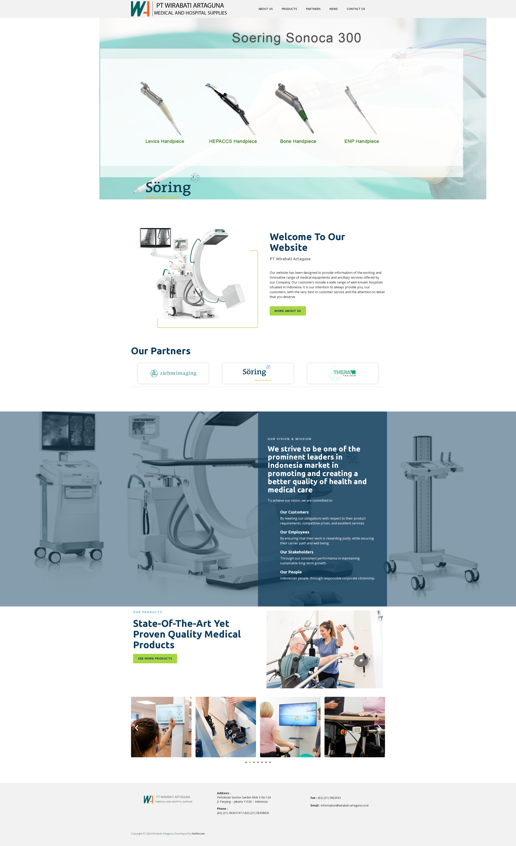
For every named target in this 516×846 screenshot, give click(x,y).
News (334, 9)
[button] (136, 727)
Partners (313, 9)
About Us (265, 9)
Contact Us (356, 9)
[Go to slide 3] (254, 762)
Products (289, 9)
